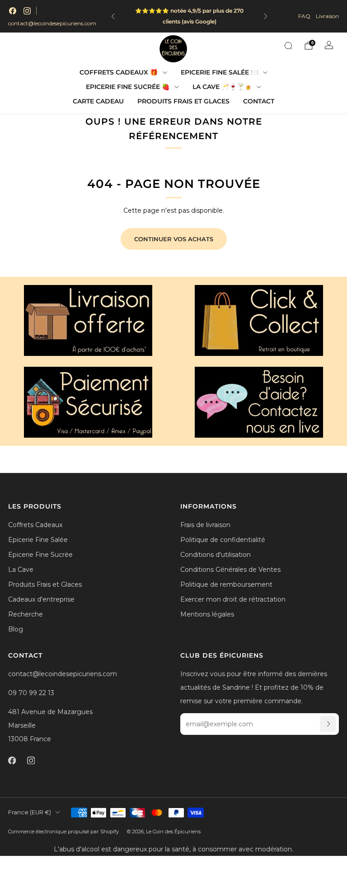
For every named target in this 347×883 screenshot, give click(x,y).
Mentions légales (207, 614)
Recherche (25, 614)
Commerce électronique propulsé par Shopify (63, 831)
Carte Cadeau (98, 101)
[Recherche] (288, 45)
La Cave (20, 569)
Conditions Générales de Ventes (230, 569)
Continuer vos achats (173, 239)
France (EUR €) (29, 812)
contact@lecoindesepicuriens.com (52, 23)
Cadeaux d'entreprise (41, 599)
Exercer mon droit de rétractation (233, 599)
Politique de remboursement (226, 584)
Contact (258, 101)
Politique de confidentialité (222, 540)
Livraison (327, 16)
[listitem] (189, 16)
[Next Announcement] (266, 16)
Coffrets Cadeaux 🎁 (119, 72)
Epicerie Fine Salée (38, 540)
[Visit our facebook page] (12, 11)
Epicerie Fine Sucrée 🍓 (127, 87)
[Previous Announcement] (113, 16)
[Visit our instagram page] (27, 11)
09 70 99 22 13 (31, 693)
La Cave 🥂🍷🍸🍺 (222, 87)
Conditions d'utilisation (215, 555)
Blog (15, 629)
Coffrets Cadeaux (35, 525)
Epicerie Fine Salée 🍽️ (219, 72)
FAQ (304, 16)
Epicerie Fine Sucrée (40, 555)
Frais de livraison (205, 525)
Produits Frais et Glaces (183, 101)
